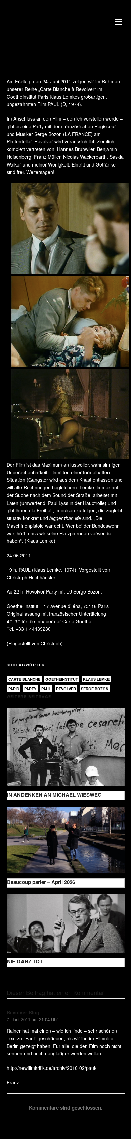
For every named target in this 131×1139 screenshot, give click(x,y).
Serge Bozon (94, 688)
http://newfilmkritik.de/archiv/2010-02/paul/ (51, 1067)
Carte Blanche (24, 679)
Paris (13, 688)
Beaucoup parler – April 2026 (41, 882)
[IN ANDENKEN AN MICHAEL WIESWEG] (66, 745)
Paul (46, 688)
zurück (19, 977)
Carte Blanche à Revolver (67, 89)
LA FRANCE (78, 134)
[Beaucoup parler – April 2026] (66, 839)
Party (30, 688)
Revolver (66, 688)
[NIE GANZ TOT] (66, 922)
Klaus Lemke (96, 679)
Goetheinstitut (61, 679)
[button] (120, 22)
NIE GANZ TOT (25, 961)
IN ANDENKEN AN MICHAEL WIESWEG (54, 794)
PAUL (53, 104)
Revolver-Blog (23, 1012)
